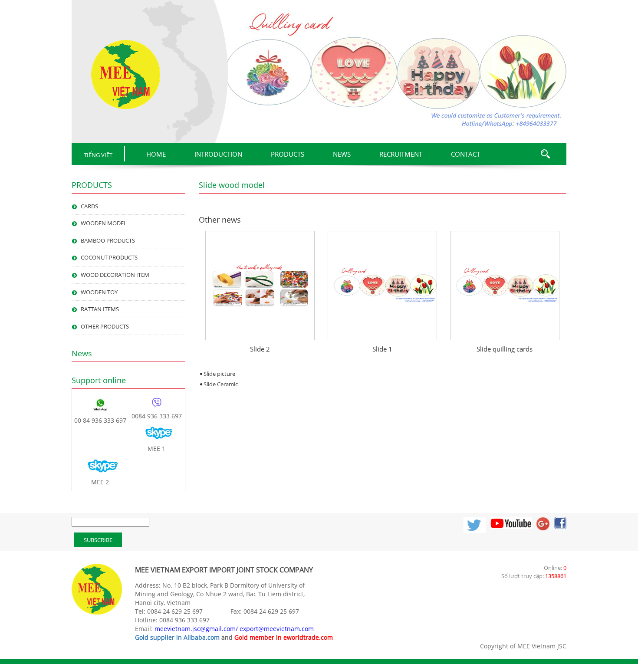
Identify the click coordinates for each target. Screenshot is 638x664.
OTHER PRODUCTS (105, 326)
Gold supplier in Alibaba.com (177, 637)
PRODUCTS (287, 154)
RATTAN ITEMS (100, 309)
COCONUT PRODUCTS (109, 257)
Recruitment (400, 154)
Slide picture (219, 374)
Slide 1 (382, 349)
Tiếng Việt (98, 155)
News (342, 154)
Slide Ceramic (221, 384)
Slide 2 (260, 349)
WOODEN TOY (99, 292)
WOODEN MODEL (104, 223)
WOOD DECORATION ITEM (115, 275)
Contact (465, 154)
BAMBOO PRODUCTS (108, 240)
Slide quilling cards (505, 349)
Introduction (218, 154)
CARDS (89, 206)
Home (156, 154)
